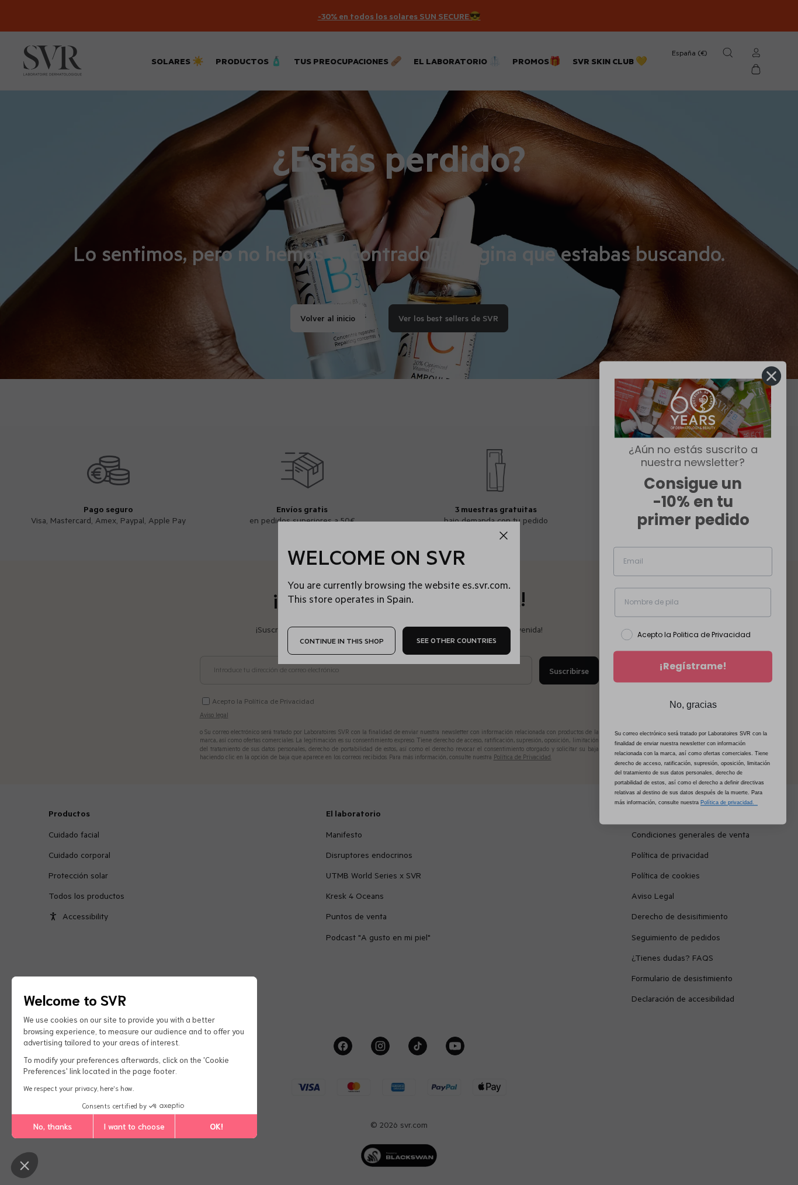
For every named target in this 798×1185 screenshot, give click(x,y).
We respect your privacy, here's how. (78, 1087)
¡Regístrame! (693, 666)
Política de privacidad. (729, 802)
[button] (25, 1165)
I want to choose (134, 1126)
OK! (216, 1126)
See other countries (457, 640)
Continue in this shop (342, 640)
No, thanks (52, 1126)
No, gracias (693, 705)
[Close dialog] (771, 376)
